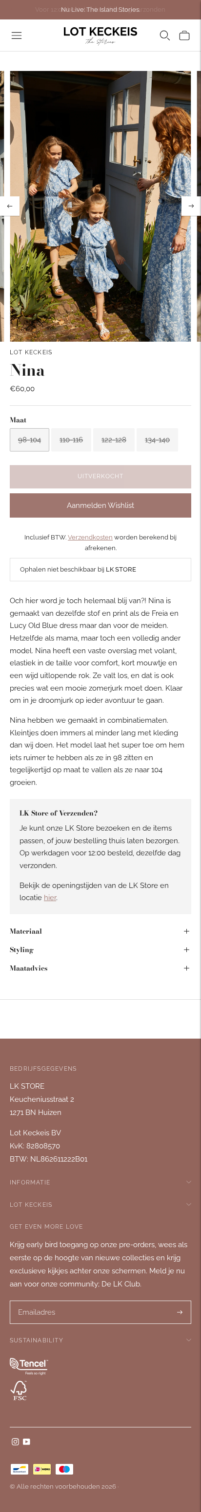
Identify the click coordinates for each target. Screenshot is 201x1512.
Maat (18, 420)
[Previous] (10, 206)
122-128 (113, 439)
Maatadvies (28, 968)
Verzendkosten (90, 537)
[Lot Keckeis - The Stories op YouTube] (26, 1443)
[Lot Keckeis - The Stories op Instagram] (15, 1443)
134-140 (157, 439)
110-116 (71, 439)
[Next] (191, 206)
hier (50, 897)
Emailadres (36, 1301)
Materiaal (26, 931)
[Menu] (16, 35)
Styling (22, 949)
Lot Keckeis (31, 352)
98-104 (29, 439)
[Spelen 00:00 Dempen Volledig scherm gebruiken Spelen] (100, 206)
